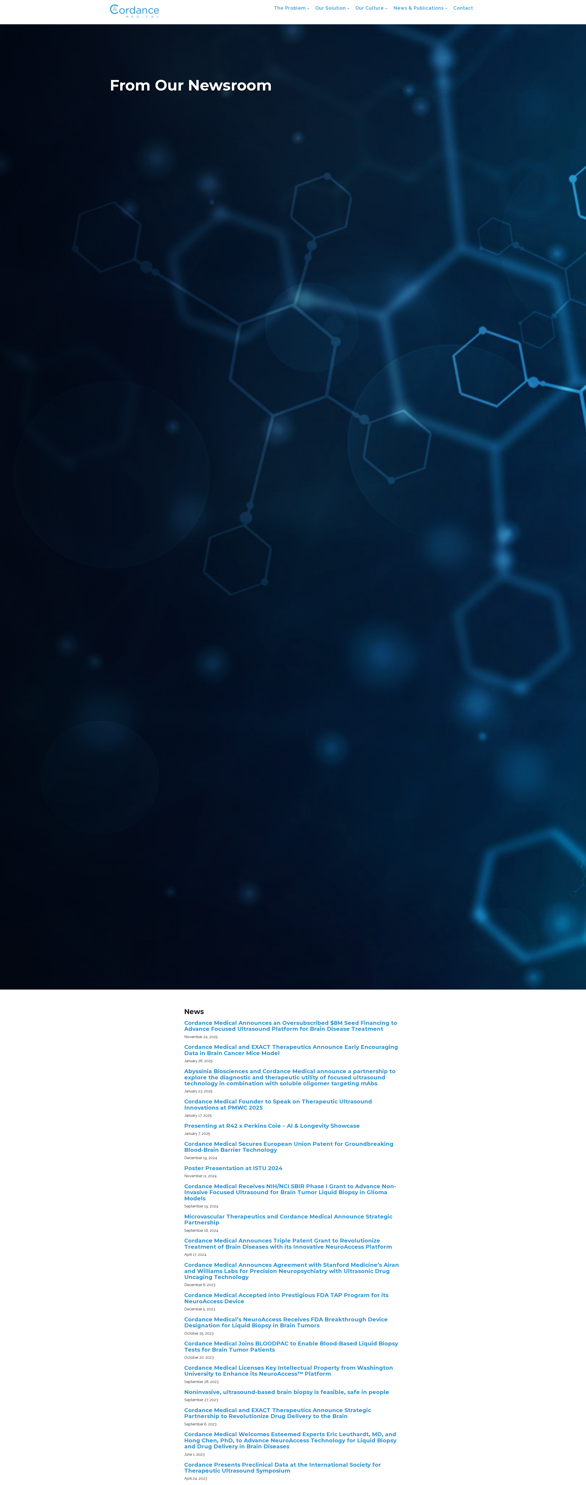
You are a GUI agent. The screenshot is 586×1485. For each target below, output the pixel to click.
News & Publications (418, 8)
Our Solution (330, 8)
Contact (463, 8)
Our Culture (369, 8)
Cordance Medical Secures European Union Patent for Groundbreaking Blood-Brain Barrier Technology (288, 1147)
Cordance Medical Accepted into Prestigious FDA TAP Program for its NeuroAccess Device (286, 1298)
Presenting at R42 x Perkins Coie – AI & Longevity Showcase (272, 1125)
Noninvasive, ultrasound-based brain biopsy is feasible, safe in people (286, 1392)
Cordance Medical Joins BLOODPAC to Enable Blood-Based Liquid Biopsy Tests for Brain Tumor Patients (291, 1346)
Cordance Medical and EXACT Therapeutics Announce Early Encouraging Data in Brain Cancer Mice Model (291, 1050)
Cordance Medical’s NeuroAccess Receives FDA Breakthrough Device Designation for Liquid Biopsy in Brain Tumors (286, 1322)
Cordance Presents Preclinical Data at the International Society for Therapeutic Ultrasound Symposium (282, 1467)
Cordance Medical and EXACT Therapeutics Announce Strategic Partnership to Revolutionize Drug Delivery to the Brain (277, 1413)
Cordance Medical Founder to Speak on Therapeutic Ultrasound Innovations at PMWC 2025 (278, 1104)
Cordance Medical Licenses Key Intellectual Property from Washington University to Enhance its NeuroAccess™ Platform (288, 1370)
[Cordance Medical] (134, 11)
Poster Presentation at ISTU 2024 (233, 1168)
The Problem (290, 8)
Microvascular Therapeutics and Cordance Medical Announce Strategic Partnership (288, 1219)
